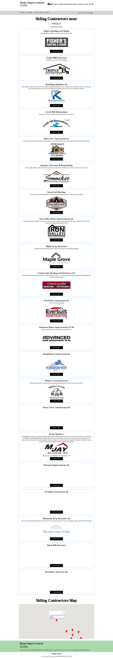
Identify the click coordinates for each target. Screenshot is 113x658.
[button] (22, 13)
